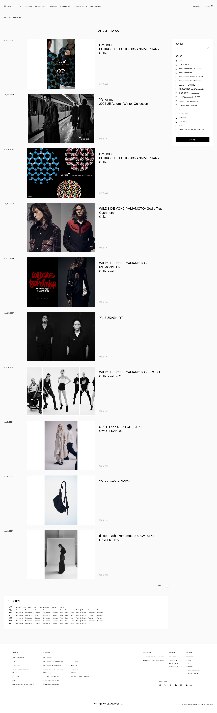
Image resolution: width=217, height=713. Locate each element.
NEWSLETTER (191, 673)
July (24, 607)
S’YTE (14, 680)
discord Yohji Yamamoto (21, 669)
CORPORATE (184, 64)
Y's (13, 661)
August (18, 607)
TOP (20, 6)
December (19, 610)
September (47, 610)
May (35, 607)
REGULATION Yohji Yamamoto (52, 669)
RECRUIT (189, 666)
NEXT (161, 586)
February (54, 607)
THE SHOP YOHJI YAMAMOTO (154, 657)
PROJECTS (53, 6)
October (38, 610)
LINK (188, 663)
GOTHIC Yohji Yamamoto (50, 673)
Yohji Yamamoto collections (51, 665)
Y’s (72, 657)
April (41, 607)
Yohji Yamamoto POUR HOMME (53, 661)
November (29, 610)
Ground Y (15, 676)
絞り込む (192, 140)
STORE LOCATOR (80, 6)
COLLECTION (40, 6)
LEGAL (188, 660)
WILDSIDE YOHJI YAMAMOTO (23, 684)
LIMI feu (15, 673)
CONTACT (189, 657)
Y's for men (16, 665)
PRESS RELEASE (192, 670)
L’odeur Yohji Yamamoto (50, 680)
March (46, 607)
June (30, 607)
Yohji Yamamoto (18, 657)
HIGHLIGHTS (65, 6)
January (63, 607)
